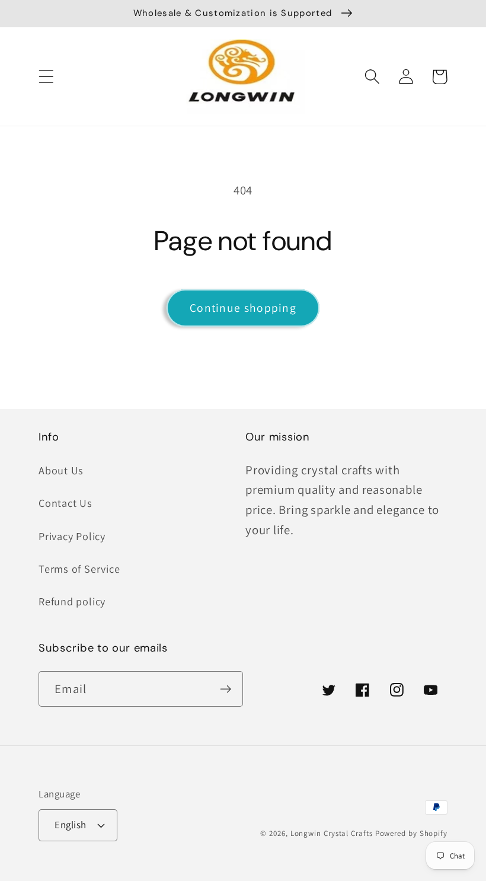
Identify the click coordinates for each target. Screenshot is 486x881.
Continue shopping (243, 307)
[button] (46, 77)
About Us (61, 470)
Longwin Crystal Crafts (331, 833)
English (71, 824)
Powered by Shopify (411, 833)
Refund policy (72, 601)
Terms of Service (79, 568)
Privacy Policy (72, 536)
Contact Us (65, 503)
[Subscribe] (225, 689)
